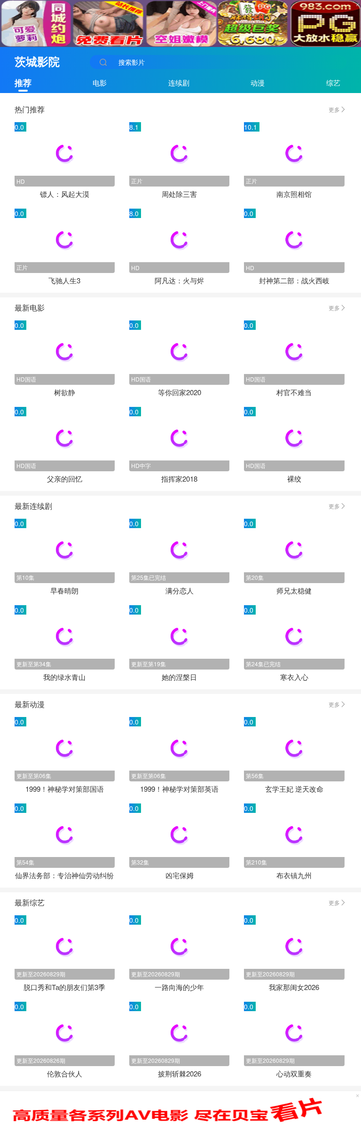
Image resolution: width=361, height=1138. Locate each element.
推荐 (23, 83)
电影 (100, 82)
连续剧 (178, 82)
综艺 (333, 82)
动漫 (258, 82)
